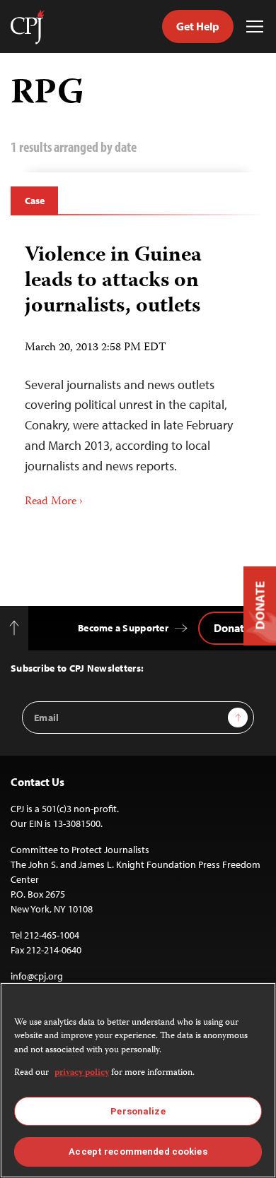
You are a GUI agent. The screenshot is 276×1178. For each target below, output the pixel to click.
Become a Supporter (123, 627)
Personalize (137, 1111)
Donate (232, 628)
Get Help (197, 26)
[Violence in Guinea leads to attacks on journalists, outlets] (138, 371)
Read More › (54, 502)
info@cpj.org (37, 976)
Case (34, 200)
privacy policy (81, 1073)
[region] (138, 1080)
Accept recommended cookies (138, 1151)
